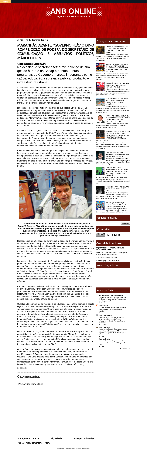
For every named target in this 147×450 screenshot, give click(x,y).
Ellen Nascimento (104, 339)
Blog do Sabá (103, 305)
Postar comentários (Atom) (37, 443)
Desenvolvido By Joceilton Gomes (66, 448)
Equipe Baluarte (39, 64)
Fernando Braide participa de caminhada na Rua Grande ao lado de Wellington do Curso (112, 342)
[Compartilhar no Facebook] (26, 368)
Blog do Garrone (104, 327)
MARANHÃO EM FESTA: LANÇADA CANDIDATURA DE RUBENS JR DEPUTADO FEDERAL (117, 85)
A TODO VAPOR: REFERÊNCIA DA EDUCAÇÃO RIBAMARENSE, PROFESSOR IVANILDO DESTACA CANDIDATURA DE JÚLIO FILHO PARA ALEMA (117, 67)
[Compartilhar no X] (23, 368)
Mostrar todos (125, 349)
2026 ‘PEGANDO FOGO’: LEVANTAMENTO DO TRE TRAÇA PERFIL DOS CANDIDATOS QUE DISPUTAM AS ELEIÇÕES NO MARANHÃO (117, 171)
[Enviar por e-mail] (18, 368)
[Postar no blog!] (21, 368)
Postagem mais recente (28, 438)
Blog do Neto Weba (105, 315)
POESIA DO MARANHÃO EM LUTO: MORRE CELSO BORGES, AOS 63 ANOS (117, 188)
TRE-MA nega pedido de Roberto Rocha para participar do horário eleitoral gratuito (112, 309)
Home (5, 1)
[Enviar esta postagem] (48, 64)
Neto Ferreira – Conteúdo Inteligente (111, 295)
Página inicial (56, 438)
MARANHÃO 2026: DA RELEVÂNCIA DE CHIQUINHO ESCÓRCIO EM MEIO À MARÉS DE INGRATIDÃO (118, 117)
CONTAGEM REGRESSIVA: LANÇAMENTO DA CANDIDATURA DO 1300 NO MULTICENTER (117, 154)
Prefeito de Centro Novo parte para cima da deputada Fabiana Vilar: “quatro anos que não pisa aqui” (112, 299)
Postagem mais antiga (84, 438)
